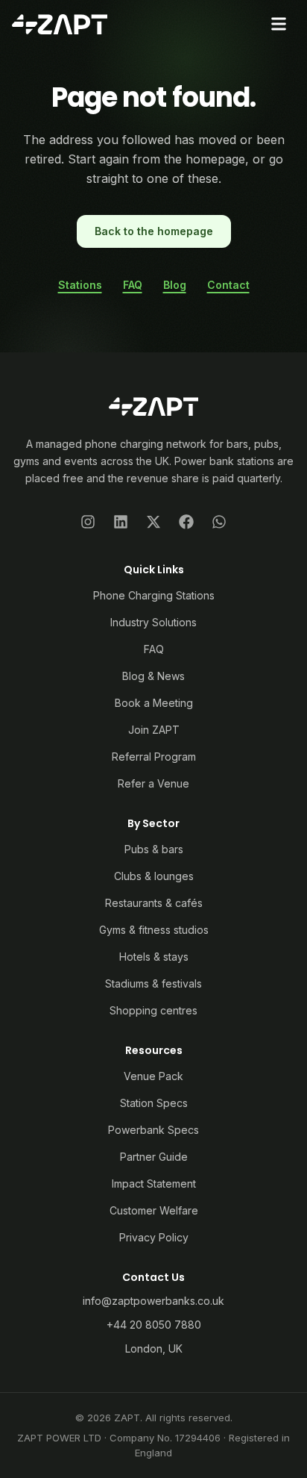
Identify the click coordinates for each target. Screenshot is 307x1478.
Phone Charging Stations (154, 595)
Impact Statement (154, 1183)
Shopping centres (153, 1010)
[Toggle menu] (278, 23)
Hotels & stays (154, 956)
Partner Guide (154, 1156)
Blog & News (153, 676)
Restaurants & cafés (154, 903)
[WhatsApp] (219, 521)
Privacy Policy (154, 1237)
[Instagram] (88, 521)
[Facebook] (186, 521)
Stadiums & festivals (153, 983)
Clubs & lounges (154, 876)
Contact (228, 284)
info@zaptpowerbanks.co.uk (153, 1300)
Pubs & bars (153, 849)
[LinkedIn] (120, 521)
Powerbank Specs (153, 1129)
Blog (174, 284)
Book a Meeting (154, 702)
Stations (80, 284)
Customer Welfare (154, 1210)
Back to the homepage (154, 231)
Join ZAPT (154, 729)
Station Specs (154, 1103)
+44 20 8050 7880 (154, 1324)
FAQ (132, 284)
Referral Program (154, 756)
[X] (153, 521)
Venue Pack (153, 1076)
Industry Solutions (153, 622)
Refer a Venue (153, 783)
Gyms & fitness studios (154, 929)
